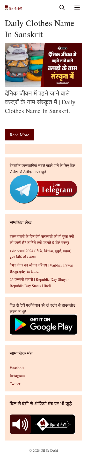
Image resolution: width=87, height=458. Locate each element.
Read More (19, 135)
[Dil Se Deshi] (13, 7)
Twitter (15, 383)
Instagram (17, 375)
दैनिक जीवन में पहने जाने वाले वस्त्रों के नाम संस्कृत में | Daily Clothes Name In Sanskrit (40, 102)
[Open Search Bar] (62, 7)
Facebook (17, 367)
